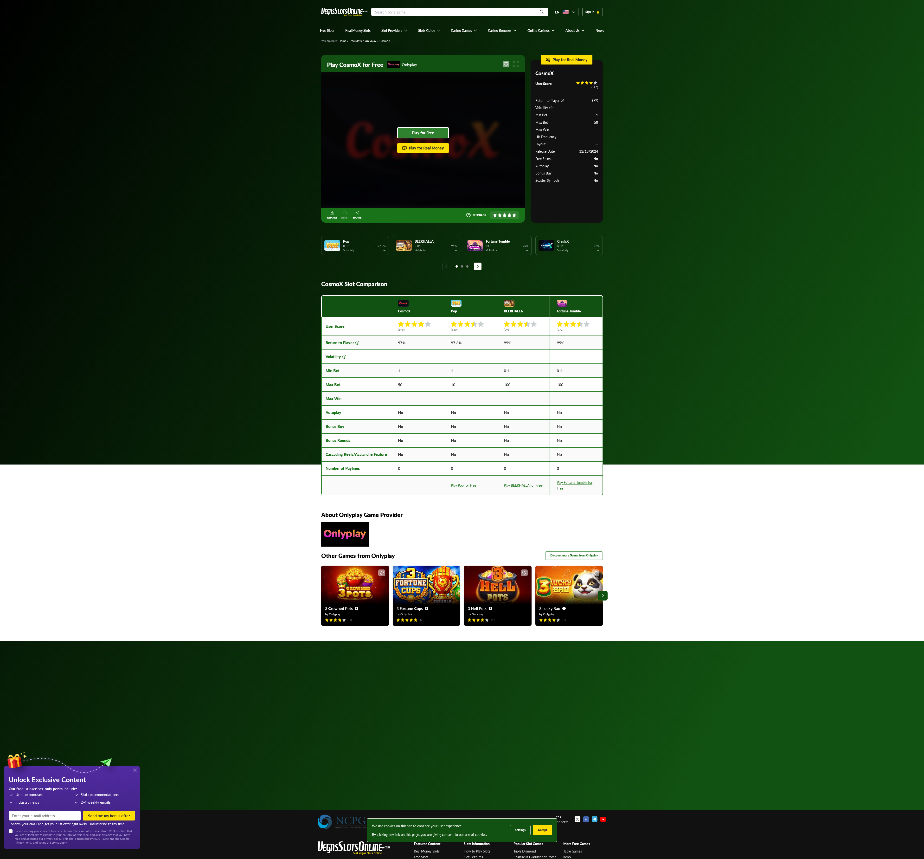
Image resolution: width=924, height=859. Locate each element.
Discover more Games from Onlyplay (574, 555)
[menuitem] (394, 30)
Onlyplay (370, 41)
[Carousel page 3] (467, 266)
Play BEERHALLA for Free (523, 485)
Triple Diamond (524, 851)
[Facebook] (586, 819)
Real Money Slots (427, 851)
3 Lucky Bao (549, 608)
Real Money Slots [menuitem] (358, 30)
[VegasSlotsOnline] (354, 848)
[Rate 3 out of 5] (505, 215)
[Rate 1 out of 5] (495, 215)
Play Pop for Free (463, 485)
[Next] (477, 266)
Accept (542, 830)
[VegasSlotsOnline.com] (344, 12)
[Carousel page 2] (462, 266)
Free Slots (355, 41)
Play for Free (423, 133)
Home (342, 41)
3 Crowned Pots (339, 608)
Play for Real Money (426, 148)
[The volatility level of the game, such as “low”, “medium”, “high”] (551, 108)
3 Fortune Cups (410, 608)
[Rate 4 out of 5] (509, 215)
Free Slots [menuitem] (327, 30)
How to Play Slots (477, 851)
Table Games (572, 851)
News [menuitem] (600, 30)
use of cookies (475, 834)
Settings (520, 830)
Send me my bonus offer (109, 815)
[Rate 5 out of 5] (514, 215)
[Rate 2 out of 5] (500, 215)
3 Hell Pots (477, 608)
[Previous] (446, 266)
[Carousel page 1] (457, 266)
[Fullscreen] (516, 64)
